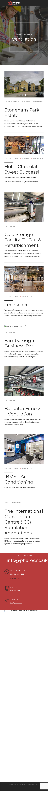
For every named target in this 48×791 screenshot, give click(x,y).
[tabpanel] (24, 80)
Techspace (16, 297)
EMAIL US (14, 592)
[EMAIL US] (6, 593)
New (6, 495)
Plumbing (26, 94)
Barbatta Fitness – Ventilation (22, 403)
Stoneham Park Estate (21, 105)
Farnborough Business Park (20, 335)
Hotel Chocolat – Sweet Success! (22, 161)
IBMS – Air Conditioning (18, 471)
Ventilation (38, 94)
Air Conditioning (11, 94)
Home (18, 34)
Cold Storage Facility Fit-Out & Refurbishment (22, 232)
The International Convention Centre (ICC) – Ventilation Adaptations (23, 514)
